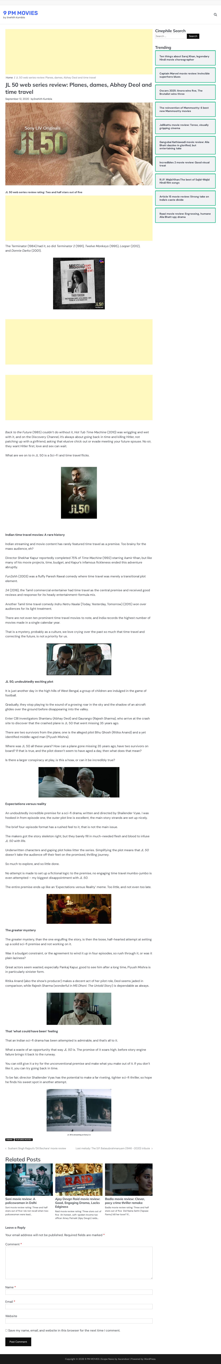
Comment (13, 1244)
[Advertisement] (79, 51)
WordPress (149, 1359)
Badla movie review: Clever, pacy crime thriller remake (125, 1201)
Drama (9, 1140)
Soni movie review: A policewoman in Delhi (21, 1201)
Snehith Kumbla (43, 99)
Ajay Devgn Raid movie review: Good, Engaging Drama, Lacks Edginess (77, 1203)
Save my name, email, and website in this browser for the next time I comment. (64, 1330)
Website (11, 1316)
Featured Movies (24, 1140)
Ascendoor (123, 1359)
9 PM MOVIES (20, 13)
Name (10, 1287)
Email (10, 1302)
